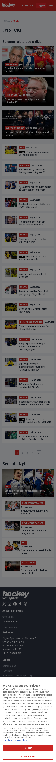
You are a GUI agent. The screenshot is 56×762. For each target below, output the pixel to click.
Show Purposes (28, 756)
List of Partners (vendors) (15, 740)
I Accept (28, 748)
